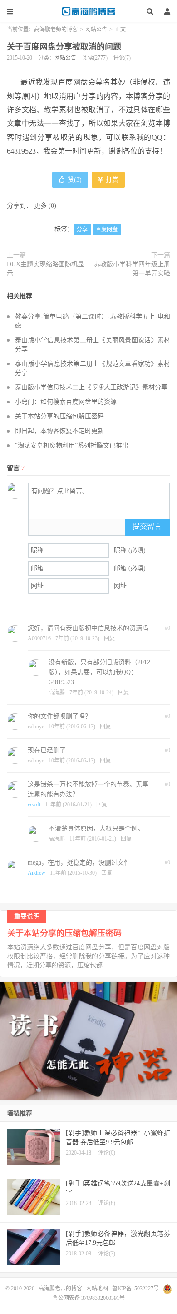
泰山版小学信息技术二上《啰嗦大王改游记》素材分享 (91, 387)
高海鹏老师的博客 (88, 11)
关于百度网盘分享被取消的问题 (64, 46)
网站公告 (96, 29)
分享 (82, 229)
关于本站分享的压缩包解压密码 (59, 416)
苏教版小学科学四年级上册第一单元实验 (132, 269)
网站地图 (97, 1288)
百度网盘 (107, 229)
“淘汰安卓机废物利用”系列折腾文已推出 (71, 445)
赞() (75, 179)
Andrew (36, 873)
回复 (109, 638)
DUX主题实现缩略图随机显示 (45, 269)
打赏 (111, 179)
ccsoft (34, 804)
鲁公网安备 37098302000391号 (89, 1298)
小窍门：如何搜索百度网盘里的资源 (66, 401)
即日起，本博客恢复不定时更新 (59, 431)
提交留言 (147, 526)
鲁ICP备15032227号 (135, 1288)
